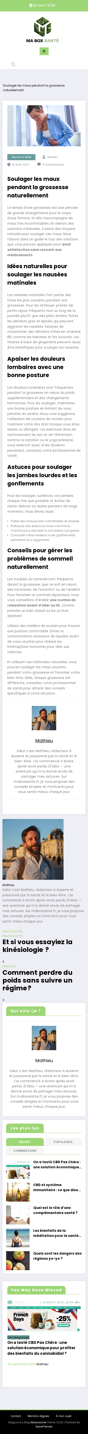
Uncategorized (18, 1337)
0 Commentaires (53, 165)
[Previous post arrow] (3, 961)
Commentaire (24, 1151)
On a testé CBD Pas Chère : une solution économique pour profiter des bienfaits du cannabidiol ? (57, 1165)
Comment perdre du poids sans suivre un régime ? (37, 980)
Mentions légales (38, 1416)
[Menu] (44, 51)
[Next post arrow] (3, 1000)
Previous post (12, 936)
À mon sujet (63, 1416)
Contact (16, 1416)
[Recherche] (13, 64)
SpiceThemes (44, 1426)
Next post (9, 966)
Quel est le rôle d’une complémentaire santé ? (55, 1210)
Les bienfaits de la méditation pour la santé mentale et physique (55, 1233)
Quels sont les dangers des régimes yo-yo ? (57, 1256)
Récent (25, 1142)
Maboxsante (38, 1422)
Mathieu (52, 157)
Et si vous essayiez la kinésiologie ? (37, 945)
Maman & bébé (21, 157)
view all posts (12, 931)
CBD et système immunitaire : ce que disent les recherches (57, 1188)
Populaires (63, 1142)
